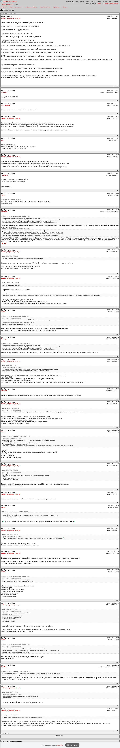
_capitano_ (5, 175)
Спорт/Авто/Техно (45, 7)
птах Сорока (5, 105)
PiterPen (4, 92)
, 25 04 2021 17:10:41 (10, 282)
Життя (87, 1)
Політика (68, 1)
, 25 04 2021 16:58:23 (16, 228)
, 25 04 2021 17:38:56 (16, 576)
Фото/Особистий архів (30, 7)
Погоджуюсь (72, 745)
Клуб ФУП (10, 4)
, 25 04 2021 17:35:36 (10, 534)
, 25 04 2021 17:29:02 (10, 470)
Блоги (77, 1)
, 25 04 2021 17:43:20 (10, 609)
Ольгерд (4, 339)
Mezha (110, 1)
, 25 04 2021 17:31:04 (16, 511)
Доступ (116, 1)
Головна (3, 4)
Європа (99, 1)
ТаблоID (93, 1)
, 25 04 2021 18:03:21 (10, 692)
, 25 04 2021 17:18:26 (10, 365)
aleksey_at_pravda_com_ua (10, 18)
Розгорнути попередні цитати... (12, 318)
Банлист (65, 7)
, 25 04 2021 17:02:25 (16, 216)
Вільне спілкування (15, 7)
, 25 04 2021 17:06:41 (10, 256)
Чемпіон (105, 1)
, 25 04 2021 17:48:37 (16, 644)
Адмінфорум (56, 7)
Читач (3, 195)
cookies (60, 745)
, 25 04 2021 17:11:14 (16, 316)
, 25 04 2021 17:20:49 (10, 408)
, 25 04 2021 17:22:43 (16, 436)
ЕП (73, 1)
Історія (82, 1)
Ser (2, 140)
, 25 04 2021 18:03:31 (10, 715)
